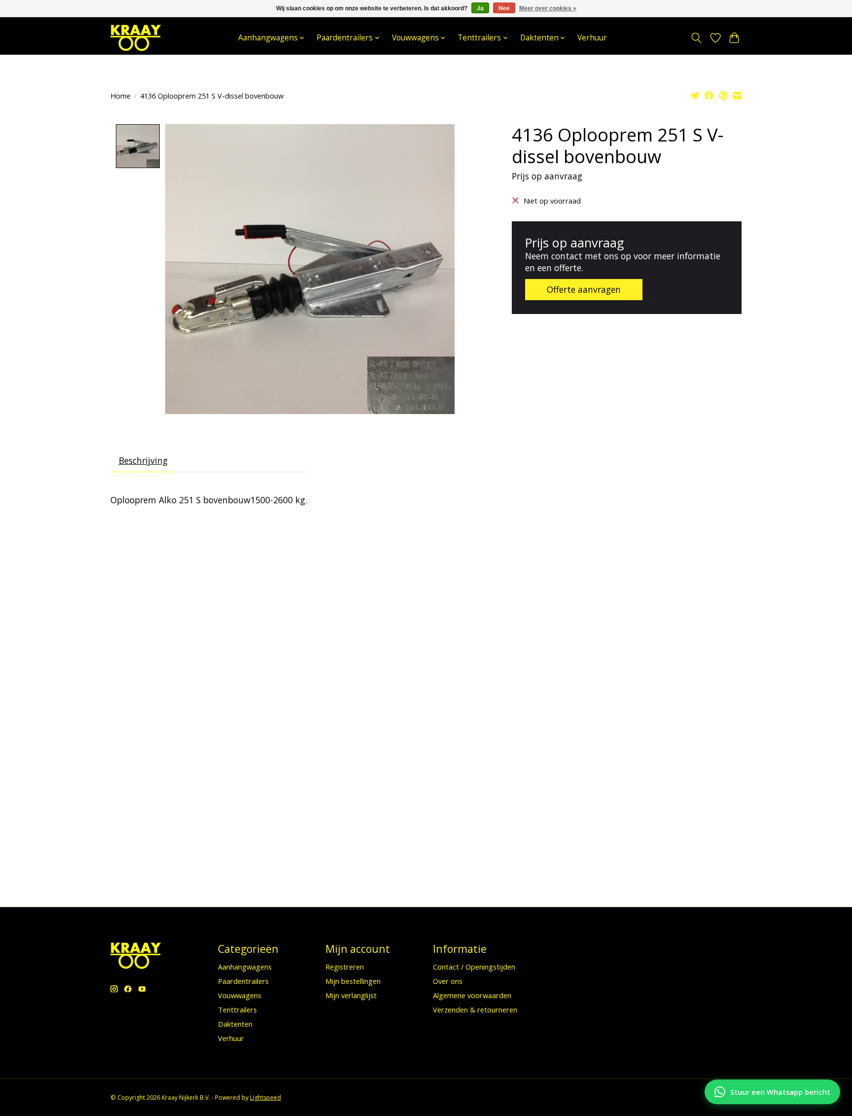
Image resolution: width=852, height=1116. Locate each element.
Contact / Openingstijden (474, 967)
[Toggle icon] (696, 38)
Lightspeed (265, 1097)
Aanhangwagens (245, 967)
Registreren (344, 967)
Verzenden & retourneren (475, 1009)
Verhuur (592, 38)
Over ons (447, 981)
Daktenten (235, 1024)
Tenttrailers (237, 1009)
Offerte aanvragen (584, 289)
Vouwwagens (239, 995)
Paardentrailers (243, 981)
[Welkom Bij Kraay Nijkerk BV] (135, 37)
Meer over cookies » (547, 8)
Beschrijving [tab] (143, 460)
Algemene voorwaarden (472, 995)
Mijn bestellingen (353, 981)
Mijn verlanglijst (351, 995)
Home (120, 96)
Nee (504, 8)
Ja (480, 8)
